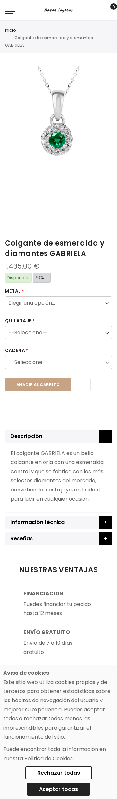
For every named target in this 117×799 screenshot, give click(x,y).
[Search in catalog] (99, 10)
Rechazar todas (58, 772)
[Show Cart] (109, 10)
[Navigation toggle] (10, 11)
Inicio (10, 30)
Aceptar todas (58, 789)
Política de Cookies (48, 758)
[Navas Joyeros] (58, 10)
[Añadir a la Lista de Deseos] (84, 384)
